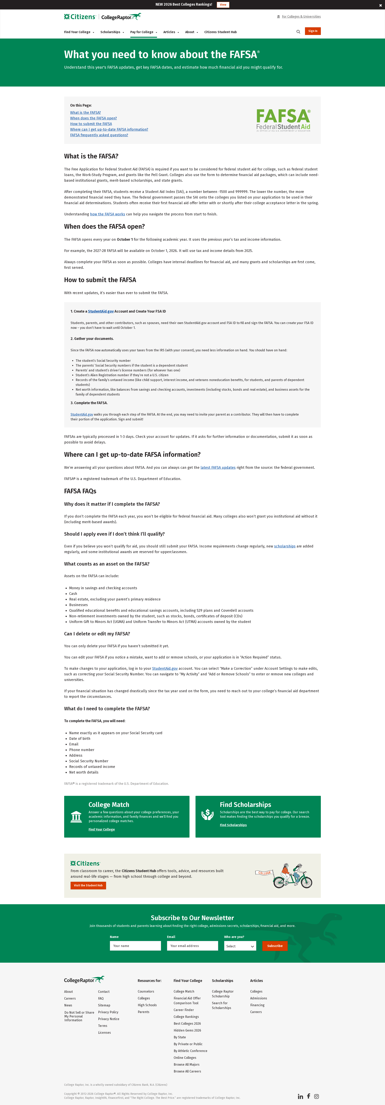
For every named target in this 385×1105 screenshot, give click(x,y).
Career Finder (184, 1010)
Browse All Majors (187, 1064)
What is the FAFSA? (85, 112)
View (223, 4)
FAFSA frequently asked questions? (99, 135)
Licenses (104, 1033)
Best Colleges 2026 (187, 1023)
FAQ (100, 998)
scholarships (285, 546)
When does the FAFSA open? (93, 118)
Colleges (144, 998)
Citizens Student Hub (220, 32)
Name (114, 937)
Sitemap (104, 1005)
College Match (184, 991)
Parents (143, 1012)
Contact (103, 992)
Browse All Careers (187, 1071)
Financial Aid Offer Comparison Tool (187, 1000)
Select (230, 946)
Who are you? (234, 937)
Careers (70, 998)
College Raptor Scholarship (223, 994)
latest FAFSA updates (218, 467)
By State (180, 1037)
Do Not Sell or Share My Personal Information (79, 1016)
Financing (257, 1005)
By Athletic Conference (190, 1051)
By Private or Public (188, 1044)
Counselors (146, 991)
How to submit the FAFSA (91, 124)
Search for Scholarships (221, 1005)
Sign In (312, 31)
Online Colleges (185, 1058)
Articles (169, 32)
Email (171, 937)
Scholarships (110, 32)
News (68, 1005)
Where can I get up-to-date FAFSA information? (109, 129)
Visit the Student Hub (88, 885)
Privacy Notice (108, 1019)
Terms (102, 1026)
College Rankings (186, 1017)
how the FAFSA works (107, 214)
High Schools (147, 1005)
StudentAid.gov (101, 311)
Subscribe (275, 946)
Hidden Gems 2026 (187, 1030)
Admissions (258, 998)
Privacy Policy (108, 1012)
